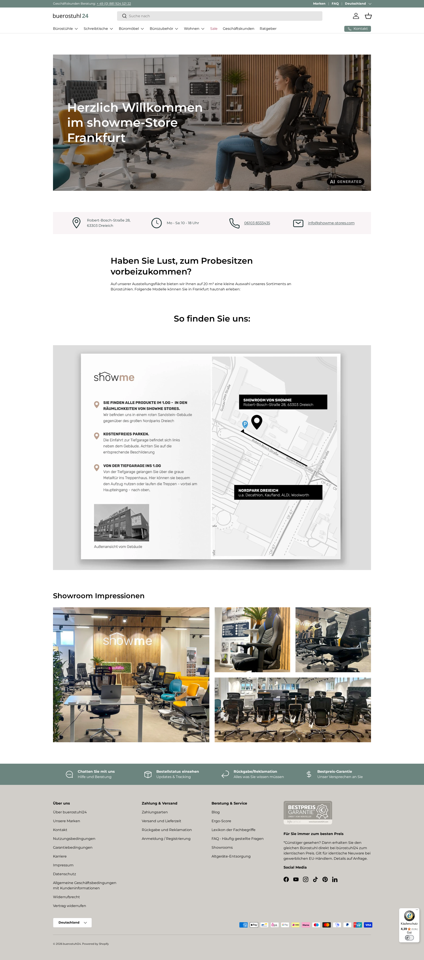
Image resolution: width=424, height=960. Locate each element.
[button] (368, 16)
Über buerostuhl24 (70, 812)
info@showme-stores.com (331, 223)
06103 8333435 (257, 223)
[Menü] (417, 910)
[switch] (409, 937)
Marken (319, 4)
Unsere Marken (66, 821)
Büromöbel (129, 29)
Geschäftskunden (238, 29)
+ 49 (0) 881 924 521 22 (114, 4)
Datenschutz (64, 874)
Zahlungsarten (155, 812)
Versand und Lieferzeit (161, 821)
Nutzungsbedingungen (74, 839)
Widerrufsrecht (66, 897)
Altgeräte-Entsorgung (231, 856)
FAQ (335, 4)
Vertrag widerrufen (69, 906)
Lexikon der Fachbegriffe (234, 830)
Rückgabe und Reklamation (167, 830)
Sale (214, 29)
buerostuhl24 (72, 943)
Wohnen (191, 29)
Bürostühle (63, 29)
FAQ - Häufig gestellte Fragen (238, 839)
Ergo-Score (221, 821)
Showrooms (222, 847)
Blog (216, 812)
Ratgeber (268, 29)
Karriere (60, 856)
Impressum (63, 865)
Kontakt (60, 830)
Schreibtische (96, 29)
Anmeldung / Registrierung (166, 839)
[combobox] (219, 16)
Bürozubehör (161, 29)
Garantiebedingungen (73, 847)
